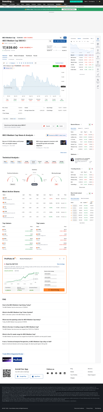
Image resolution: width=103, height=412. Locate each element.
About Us (90, 368)
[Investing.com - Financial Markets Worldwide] (8, 1)
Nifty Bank (73, 59)
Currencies (73, 38)
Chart (10, 55)
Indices (5, 6)
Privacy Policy (89, 408)
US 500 (72, 64)
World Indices (25, 6)
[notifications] (97, 1)
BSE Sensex (73, 57)
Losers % (87, 128)
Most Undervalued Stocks (76, 194)
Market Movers (75, 124)
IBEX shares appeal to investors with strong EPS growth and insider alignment (47, 143)
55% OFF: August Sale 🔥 (76, 1)
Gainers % (80, 128)
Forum (35, 55)
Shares (92, 38)
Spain (14, 118)
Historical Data (19, 59)
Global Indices (46, 6)
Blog (72, 368)
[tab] (5, 162)
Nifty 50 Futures (74, 62)
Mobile (72, 371)
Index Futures (32, 6)
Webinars (73, 154)
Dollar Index (73, 69)
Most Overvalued (85, 198)
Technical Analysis (10, 157)
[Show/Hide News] (35, 63)
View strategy (61, 264)
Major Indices (18, 6)
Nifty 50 (72, 55)
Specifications (53, 6)
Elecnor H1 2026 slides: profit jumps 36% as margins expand (13, 142)
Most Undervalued (75, 198)
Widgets (73, 378)
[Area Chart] (7, 63)
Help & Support (91, 374)
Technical (29, 55)
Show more (63, 152)
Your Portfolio (74, 374)
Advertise (90, 371)
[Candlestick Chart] (4, 63)
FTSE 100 (73, 67)
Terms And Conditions (79, 408)
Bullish (61, 126)
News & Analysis (19, 55)
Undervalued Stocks (71, 6)
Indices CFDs (39, 6)
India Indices (11, 6)
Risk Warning (98, 408)
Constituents (11, 59)
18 (24, 118)
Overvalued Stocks (80, 6)
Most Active (73, 128)
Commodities (86, 38)
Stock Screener (50, 4)
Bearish (48, 126)
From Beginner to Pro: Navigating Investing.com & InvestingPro (82, 159)
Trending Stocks (76, 169)
